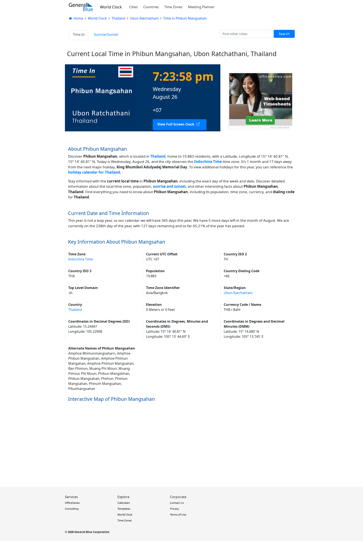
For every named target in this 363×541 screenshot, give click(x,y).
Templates (123, 509)
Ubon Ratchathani (238, 292)
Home (78, 18)
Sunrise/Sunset (106, 34)
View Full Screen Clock (175, 124)
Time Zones (173, 7)
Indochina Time (80, 259)
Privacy (174, 509)
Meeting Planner (201, 7)
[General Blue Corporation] (80, 7)
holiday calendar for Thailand (94, 172)
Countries (151, 7)
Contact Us (177, 503)
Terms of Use (178, 514)
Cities (133, 7)
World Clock (111, 6)
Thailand (158, 156)
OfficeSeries (72, 503)
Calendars (123, 503)
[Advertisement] (259, 156)
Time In (79, 34)
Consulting (72, 509)
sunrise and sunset (169, 186)
